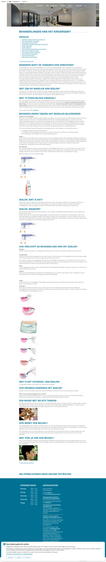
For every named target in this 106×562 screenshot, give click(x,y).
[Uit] (10, 1)
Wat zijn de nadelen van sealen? (30, 41)
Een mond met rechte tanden (30, 54)
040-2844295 (48, 492)
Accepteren (27, 557)
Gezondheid (78, 5)
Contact (70, 5)
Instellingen (10, 557)
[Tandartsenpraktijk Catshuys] (22, 5)
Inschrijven (40, 5)
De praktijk (54, 5)
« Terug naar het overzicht (26, 61)
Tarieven (62, 5)
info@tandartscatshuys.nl (53, 494)
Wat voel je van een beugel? (29, 57)
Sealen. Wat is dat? (27, 46)
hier (42, 154)
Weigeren (19, 557)
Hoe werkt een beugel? (28, 55)
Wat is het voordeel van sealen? (30, 51)
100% (23, 1)
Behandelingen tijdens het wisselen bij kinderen (35, 44)
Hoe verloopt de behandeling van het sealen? (34, 49)
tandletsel (36, 110)
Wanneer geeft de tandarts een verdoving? (33, 39)
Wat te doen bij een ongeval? (30, 43)
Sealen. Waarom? (26, 47)
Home (47, 5)
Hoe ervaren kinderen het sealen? (31, 52)
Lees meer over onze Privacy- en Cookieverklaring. (19, 554)
